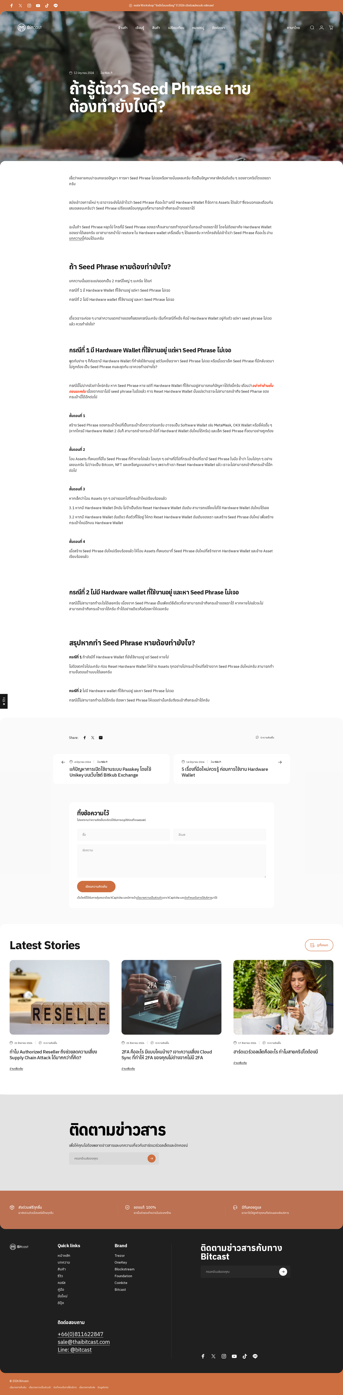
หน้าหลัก (64, 1255)
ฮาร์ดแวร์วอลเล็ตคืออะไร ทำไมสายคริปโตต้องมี (275, 1052)
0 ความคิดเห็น (267, 737)
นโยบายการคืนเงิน (18, 1387)
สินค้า (62, 1269)
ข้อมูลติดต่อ (103, 1387)
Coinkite (121, 1283)
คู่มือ (61, 1289)
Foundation (123, 1276)
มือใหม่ (62, 1296)
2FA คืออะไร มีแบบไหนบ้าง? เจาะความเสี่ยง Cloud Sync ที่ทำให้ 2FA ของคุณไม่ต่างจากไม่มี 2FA (167, 1054)
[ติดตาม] (152, 1158)
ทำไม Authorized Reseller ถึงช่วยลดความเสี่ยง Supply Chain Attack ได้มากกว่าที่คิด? (53, 1054)
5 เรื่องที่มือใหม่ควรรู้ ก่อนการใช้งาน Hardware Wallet (225, 772)
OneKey (121, 1262)
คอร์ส (61, 1283)
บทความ (75, 238)
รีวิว (60, 1276)
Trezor (120, 1255)
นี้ (83, 238)
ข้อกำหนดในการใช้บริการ (198, 897)
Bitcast (120, 1289)
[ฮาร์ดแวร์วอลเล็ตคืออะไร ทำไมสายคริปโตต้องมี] (283, 997)
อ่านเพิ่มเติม (16, 1068)
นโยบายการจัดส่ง (87, 1387)
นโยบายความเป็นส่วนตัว (149, 897)
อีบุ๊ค (61, 1303)
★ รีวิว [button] (4, 701)
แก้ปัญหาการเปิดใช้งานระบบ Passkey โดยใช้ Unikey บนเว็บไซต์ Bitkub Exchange (110, 772)
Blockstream (125, 1269)
